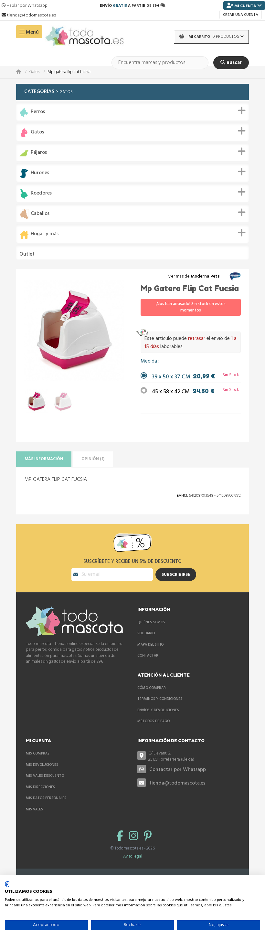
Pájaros (39, 152)
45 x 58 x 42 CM (183, 391)
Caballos (40, 213)
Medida (149, 361)
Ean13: (182, 495)
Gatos (34, 72)
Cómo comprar (151, 688)
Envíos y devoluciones (158, 710)
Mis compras (37, 753)
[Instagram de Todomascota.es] (135, 836)
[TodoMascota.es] (84, 36)
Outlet (27, 254)
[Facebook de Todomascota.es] (121, 836)
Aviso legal (132, 856)
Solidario (146, 633)
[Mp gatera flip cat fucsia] (36, 401)
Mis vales (34, 809)
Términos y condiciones (159, 699)
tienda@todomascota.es (177, 783)
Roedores (41, 193)
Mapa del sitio (150, 645)
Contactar (147, 656)
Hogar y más (44, 234)
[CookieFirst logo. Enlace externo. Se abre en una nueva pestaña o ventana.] (7, 884)
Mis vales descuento (45, 776)
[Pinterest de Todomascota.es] (148, 836)
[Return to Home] (22, 72)
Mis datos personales (46, 798)
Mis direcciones (40, 787)
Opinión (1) (92, 459)
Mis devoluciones (42, 765)
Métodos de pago (153, 721)
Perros (38, 112)
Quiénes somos (151, 622)
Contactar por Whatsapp (177, 769)
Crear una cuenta (240, 15)
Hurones (40, 173)
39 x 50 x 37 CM (183, 377)
